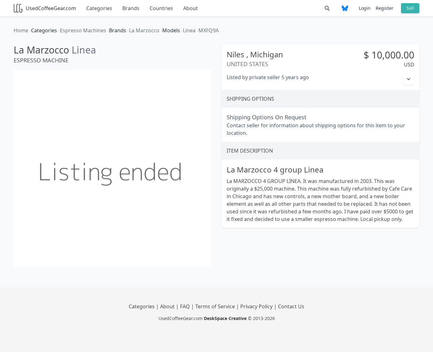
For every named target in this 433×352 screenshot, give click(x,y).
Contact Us (291, 306)
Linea (84, 49)
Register (384, 8)
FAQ (185, 306)
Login (365, 8)
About (190, 8)
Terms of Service (215, 306)
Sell (410, 8)
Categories (99, 8)
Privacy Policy (257, 306)
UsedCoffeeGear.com (51, 8)
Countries (161, 8)
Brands (130, 8)
